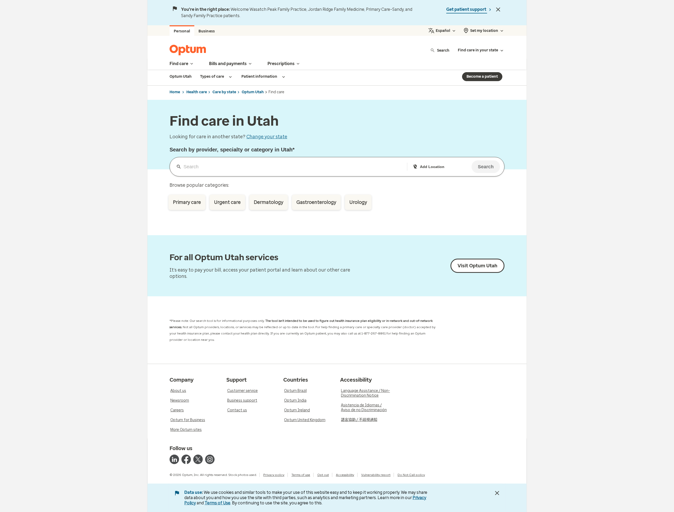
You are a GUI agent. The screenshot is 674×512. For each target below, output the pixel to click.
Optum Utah (253, 92)
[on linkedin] (174, 459)
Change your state (266, 137)
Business (207, 31)
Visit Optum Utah (477, 266)
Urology (358, 202)
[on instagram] (210, 459)
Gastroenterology (316, 202)
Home (175, 92)
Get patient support (466, 9)
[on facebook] (186, 459)
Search (443, 50)
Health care (196, 92)
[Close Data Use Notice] (497, 493)
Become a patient (482, 76)
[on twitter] (198, 459)
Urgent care (227, 202)
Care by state (224, 92)
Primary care (187, 202)
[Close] (498, 9)
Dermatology (268, 202)
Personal (182, 31)
